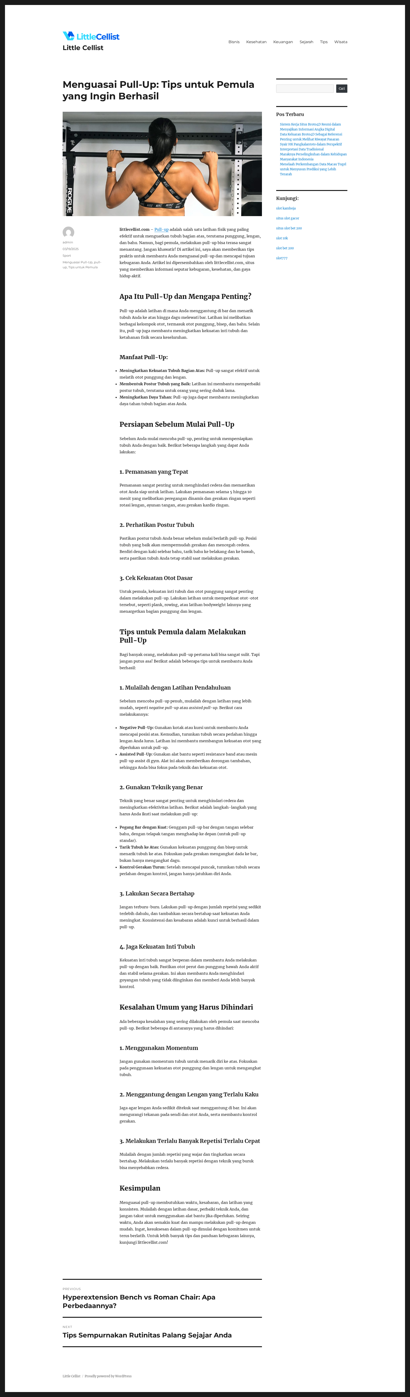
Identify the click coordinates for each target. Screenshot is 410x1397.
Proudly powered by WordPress (108, 1376)
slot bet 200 (285, 248)
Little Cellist (83, 48)
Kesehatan (256, 42)
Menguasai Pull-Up (78, 262)
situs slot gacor (287, 218)
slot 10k (282, 238)
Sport (67, 255)
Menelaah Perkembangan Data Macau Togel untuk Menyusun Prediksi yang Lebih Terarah (313, 169)
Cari (342, 89)
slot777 (282, 258)
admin (68, 242)
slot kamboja (286, 208)
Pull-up (161, 229)
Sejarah (306, 42)
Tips (324, 42)
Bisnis (234, 42)
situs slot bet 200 (289, 228)
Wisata (340, 42)
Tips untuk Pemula (83, 267)
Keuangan (283, 42)
